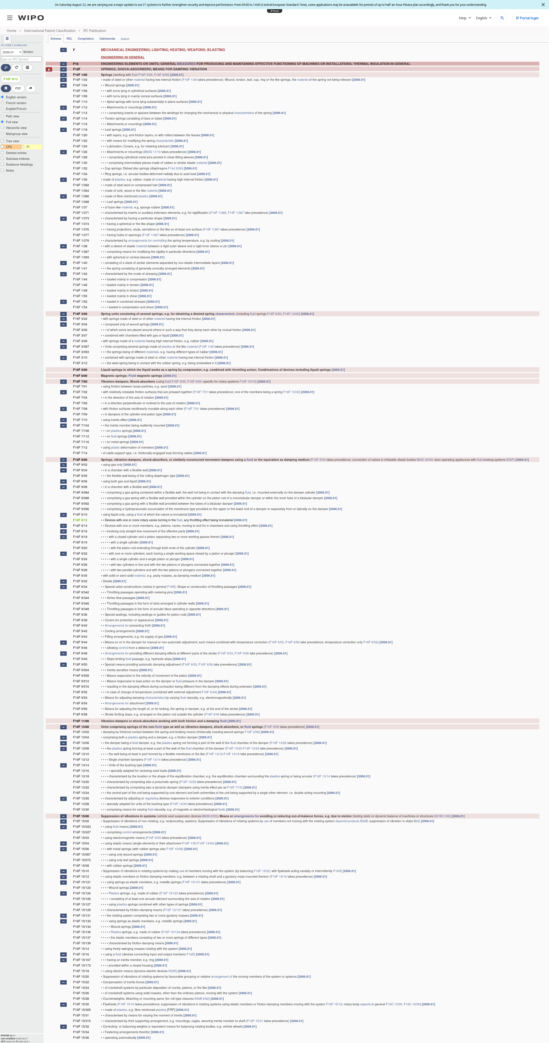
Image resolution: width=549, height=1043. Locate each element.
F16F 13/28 (81, 804)
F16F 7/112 (81, 436)
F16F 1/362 (81, 185)
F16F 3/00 (80, 313)
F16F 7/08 (80, 408)
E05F (510, 459)
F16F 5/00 (145, 74)
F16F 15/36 (81, 1037)
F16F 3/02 (80, 318)
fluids (221, 809)
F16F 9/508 (81, 675)
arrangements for (140, 240)
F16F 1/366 (81, 196)
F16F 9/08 (80, 487)
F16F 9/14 (80, 525)
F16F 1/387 (236, 212)
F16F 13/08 (81, 748)
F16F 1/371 (81, 212)
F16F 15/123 (82, 887)
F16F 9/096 (81, 509)
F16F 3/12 (80, 363)
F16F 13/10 (81, 754)
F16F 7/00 (80, 381)
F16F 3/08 (80, 341)
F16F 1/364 (81, 190)
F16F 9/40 (80, 625)
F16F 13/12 (215, 754)
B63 (416, 821)
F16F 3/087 (81, 346)
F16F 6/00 (80, 375)
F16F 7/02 (80, 392)
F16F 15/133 (82, 921)
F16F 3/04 (80, 324)
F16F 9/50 (80, 664)
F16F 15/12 (81, 876)
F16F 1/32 (80, 168)
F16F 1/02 (80, 79)
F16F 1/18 (80, 129)
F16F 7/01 (80, 386)
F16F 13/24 (251, 748)
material (139, 79)
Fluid (132, 375)
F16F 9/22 (80, 553)
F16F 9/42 (80, 631)
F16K (171, 586)
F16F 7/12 (80, 447)
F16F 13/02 (291, 392)
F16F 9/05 (80, 475)
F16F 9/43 (80, 636)
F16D (190, 954)
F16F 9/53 (277, 642)
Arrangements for (117, 625)
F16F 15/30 (81, 1004)
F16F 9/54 (80, 703)
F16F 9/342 (81, 592)
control (123, 647)
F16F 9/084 (81, 492)
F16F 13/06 (81, 743)
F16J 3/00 (175, 168)
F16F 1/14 (80, 118)
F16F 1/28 (80, 157)
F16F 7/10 (80, 419)
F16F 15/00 (81, 816)
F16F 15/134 (82, 926)
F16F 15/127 (82, 904)
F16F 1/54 (80, 307)
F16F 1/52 (80, 301)
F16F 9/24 (80, 559)
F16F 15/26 (81, 993)
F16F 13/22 (188, 782)
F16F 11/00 (81, 721)
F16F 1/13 (80, 113)
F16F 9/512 (81, 681)
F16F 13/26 (279, 743)
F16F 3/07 (80, 335)
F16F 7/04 (80, 397)
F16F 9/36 (80, 614)
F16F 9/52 (370, 642)
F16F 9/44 (80, 642)
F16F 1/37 (80, 207)
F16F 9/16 (80, 531)
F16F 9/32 (80, 581)
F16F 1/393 (81, 257)
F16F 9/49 (80, 659)
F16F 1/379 (81, 240)
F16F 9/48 (80, 653)
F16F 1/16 (80, 124)
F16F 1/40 (80, 262)
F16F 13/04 (81, 737)
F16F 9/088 (81, 498)
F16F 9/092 (81, 503)
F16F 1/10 (80, 101)
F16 (75, 63)
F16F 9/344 (81, 598)
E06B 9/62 (202, 998)
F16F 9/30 (80, 575)
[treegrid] (292, 543)
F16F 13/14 (153, 759)
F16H (337, 871)
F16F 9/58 (80, 714)
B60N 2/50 (209, 816)
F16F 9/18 (80, 536)
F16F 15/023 (82, 826)
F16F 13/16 (81, 770)
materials (152, 352)
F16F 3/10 (80, 357)
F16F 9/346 (81, 603)
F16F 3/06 (80, 330)
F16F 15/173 (82, 965)
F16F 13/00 (291, 313)
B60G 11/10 (152, 152)
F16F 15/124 (82, 893)
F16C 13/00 (394, 1004)
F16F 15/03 (81, 837)
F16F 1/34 (80, 174)
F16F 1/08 (80, 96)
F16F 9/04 (80, 470)
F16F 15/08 (174, 849)
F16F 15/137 (82, 937)
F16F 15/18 (81, 971)
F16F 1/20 (80, 135)
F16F (76, 69)
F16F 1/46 (80, 285)
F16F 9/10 (80, 514)
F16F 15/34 (81, 1032)
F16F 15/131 (191, 882)
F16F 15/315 (82, 1021)
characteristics (244, 113)
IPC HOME (6, 45)
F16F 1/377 (81, 235)
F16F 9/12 (11, 79)
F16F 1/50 (80, 296)
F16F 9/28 (80, 570)
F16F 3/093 (81, 352)
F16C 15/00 (412, 1004)
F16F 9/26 (80, 564)
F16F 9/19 (80, 542)
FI (28, 147)
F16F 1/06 (80, 90)
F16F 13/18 (232, 754)
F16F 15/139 (82, 943)
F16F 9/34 (80, 586)
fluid (134, 74)
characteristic (165, 140)
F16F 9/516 (81, 686)
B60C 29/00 (425, 459)
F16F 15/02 (81, 821)
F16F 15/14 (81, 948)
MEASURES (186, 63)
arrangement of (221, 976)
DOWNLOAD (20, 45)
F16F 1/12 (80, 107)
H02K (172, 971)
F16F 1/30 (80, 162)
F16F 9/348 (81, 609)
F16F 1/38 (80, 246)
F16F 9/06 (80, 481)
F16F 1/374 (81, 223)
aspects (365, 1004)
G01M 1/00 (441, 816)
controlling (160, 240)
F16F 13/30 (179, 804)
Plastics (114, 893)
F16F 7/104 (81, 425)
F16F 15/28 (81, 998)
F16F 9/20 (80, 548)
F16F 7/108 (81, 430)
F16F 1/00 (80, 74)
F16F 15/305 (82, 1009)
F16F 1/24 (80, 146)
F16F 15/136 (82, 932)
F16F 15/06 (81, 849)
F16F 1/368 (81, 201)
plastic (115, 447)
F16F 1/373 (81, 218)
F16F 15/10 (247, 381)
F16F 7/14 (80, 453)
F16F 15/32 (81, 1026)
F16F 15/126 (82, 898)
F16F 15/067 (82, 854)
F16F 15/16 (279, 876)
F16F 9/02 (80, 464)
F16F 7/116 (81, 442)
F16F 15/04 (81, 843)
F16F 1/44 (80, 279)
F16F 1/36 (190, 79)
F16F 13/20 (234, 748)
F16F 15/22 (262, 871)
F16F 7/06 (80, 403)
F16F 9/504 (81, 670)
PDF (18, 88)
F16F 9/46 (80, 647)
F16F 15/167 (82, 960)
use (266, 821)
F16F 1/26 (80, 152)
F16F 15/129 (82, 910)
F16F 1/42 (80, 273)
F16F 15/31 (81, 1015)
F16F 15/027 (82, 832)
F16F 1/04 (80, 85)
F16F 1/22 (80, 140)
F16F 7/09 (80, 414)
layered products (348, 821)
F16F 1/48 (80, 290)
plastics (120, 179)
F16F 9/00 (161, 74)
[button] (63, 50)
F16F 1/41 (80, 268)
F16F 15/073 (82, 860)
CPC (9, 147)
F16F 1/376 (81, 229)
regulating (151, 798)
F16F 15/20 (81, 976)
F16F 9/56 (292, 642)
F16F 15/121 (82, 882)
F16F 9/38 (80, 620)
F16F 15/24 (81, 987)
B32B (364, 821)
